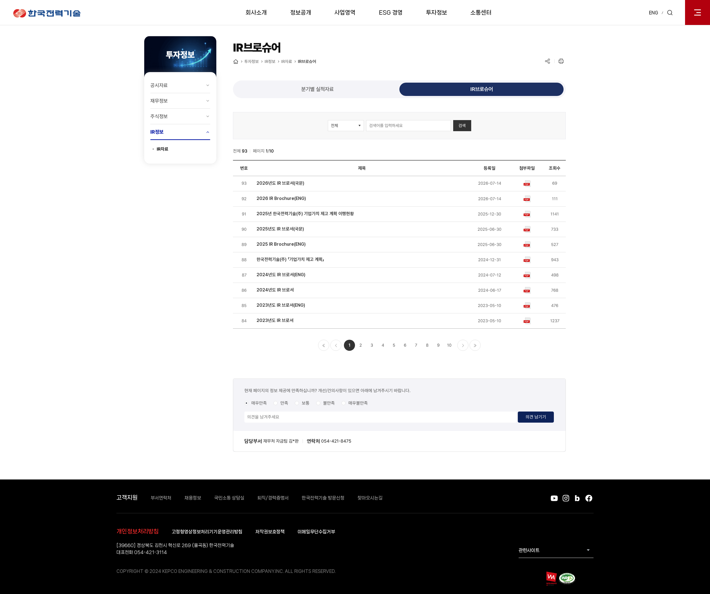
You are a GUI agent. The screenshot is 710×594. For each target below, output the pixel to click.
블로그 (577, 498)
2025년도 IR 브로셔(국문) (280, 229)
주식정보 (159, 116)
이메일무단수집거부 (316, 531)
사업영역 (345, 12)
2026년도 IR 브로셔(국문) (280, 183)
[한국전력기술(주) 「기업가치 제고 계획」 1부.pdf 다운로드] (527, 259)
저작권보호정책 (270, 531)
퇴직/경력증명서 (273, 497)
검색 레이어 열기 (670, 12)
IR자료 (162, 149)
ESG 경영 (391, 12)
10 (449, 345)
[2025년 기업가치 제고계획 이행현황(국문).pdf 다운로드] (527, 213)
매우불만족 (358, 403)
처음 (323, 345)
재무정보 (159, 101)
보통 (306, 403)
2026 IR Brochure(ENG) (281, 198)
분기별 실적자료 (317, 89)
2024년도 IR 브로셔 (275, 290)
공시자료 (159, 85)
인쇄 (561, 61)
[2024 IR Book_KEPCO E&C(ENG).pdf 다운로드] (527, 274)
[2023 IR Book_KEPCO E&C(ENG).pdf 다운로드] (527, 305)
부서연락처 (161, 497)
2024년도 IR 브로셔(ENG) (281, 274)
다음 (462, 345)
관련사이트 (529, 550)
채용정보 (192, 497)
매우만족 (259, 403)
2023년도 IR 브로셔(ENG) (281, 305)
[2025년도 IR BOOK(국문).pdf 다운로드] (527, 229)
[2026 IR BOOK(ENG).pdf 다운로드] (527, 198)
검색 (462, 125)
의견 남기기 (536, 417)
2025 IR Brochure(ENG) (281, 244)
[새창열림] (551, 578)
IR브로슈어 (307, 61)
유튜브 (554, 498)
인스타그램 (565, 498)
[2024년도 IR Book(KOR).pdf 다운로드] (527, 290)
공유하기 (547, 61)
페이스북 (589, 498)
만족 (284, 403)
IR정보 (157, 132)
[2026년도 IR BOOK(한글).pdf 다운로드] (527, 183)
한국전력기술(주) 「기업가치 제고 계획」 (290, 259)
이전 (335, 345)
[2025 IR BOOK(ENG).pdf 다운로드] (527, 244)
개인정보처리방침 (137, 531)
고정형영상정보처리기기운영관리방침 (207, 531)
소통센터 (480, 12)
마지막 (475, 345)
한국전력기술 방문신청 (323, 497)
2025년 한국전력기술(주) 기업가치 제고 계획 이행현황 (305, 213)
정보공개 (300, 12)
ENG (653, 12)
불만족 (329, 403)
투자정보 (436, 12)
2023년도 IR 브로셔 (275, 320)
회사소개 (256, 12)
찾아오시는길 (369, 497)
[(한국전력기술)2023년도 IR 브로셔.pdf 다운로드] (527, 320)
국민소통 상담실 (229, 497)
